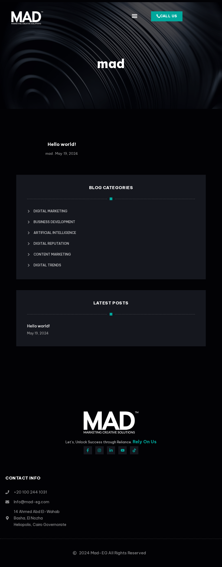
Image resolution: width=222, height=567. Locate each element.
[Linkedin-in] (111, 450)
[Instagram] (99, 450)
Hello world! (62, 144)
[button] (134, 15)
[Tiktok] (134, 450)
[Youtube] (122, 450)
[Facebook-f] (88, 450)
